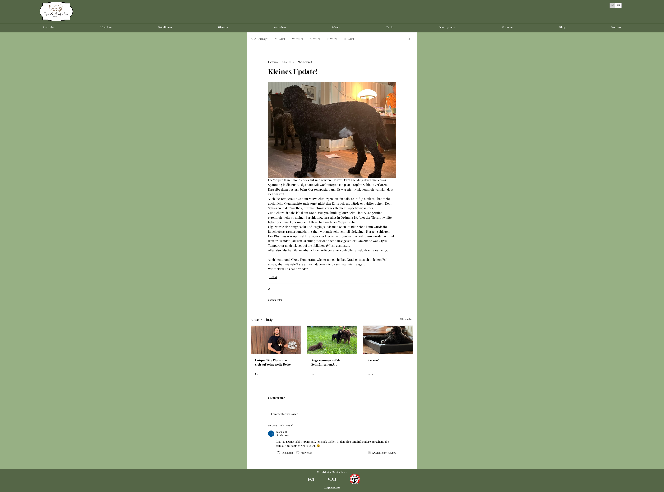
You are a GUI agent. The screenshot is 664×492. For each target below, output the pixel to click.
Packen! (373, 360)
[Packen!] (388, 340)
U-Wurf (349, 39)
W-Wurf (297, 39)
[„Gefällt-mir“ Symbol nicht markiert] (278, 453)
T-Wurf (332, 39)
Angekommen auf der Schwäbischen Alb (326, 362)
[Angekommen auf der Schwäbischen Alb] (332, 340)
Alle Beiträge (259, 39)
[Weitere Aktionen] (394, 62)
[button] (165, 27)
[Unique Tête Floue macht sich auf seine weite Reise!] (276, 340)
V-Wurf (280, 39)
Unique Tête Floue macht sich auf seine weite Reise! (273, 362)
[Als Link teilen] (269, 289)
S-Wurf (315, 39)
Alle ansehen (406, 319)
